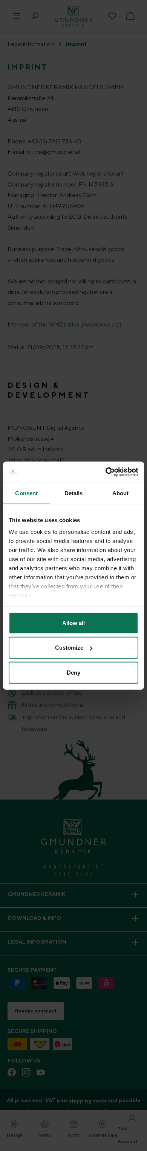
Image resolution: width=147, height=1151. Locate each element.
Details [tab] (73, 493)
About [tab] (120, 493)
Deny (73, 672)
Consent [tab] (26, 493)
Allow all (73, 622)
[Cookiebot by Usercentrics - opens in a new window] (105, 472)
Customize (69, 647)
